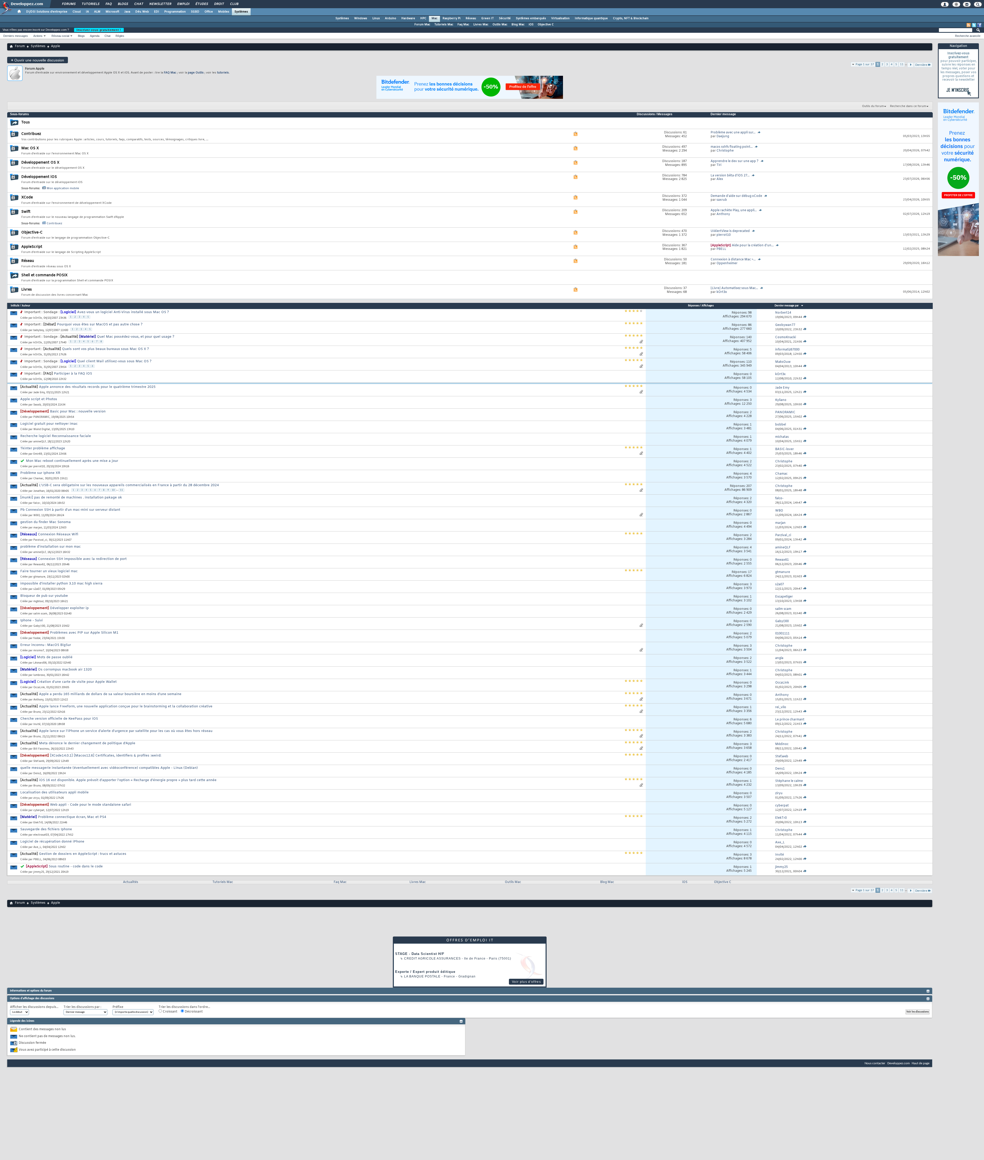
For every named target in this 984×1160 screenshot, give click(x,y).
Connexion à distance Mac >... (733, 260)
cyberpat (38, 810)
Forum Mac (422, 24)
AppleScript (31, 246)
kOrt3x (37, 318)
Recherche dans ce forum (908, 106)
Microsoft (112, 12)
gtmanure (39, 577)
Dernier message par (787, 305)
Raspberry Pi (451, 18)
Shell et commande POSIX (44, 275)
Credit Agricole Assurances (432, 958)
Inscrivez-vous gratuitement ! (99, 29)
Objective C (546, 24)
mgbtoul (38, 601)
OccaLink (39, 687)
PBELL (37, 859)
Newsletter (160, 4)
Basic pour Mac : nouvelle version (78, 411)
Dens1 (37, 773)
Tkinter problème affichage (42, 448)
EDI (156, 12)
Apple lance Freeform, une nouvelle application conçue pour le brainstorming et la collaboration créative (125, 706)
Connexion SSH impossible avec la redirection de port (82, 559)
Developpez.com (898, 1063)
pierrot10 (39, 466)
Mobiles (223, 12)
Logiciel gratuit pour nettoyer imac (49, 424)
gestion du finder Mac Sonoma (45, 522)
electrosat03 (41, 835)
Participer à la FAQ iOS (73, 373)
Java (127, 12)
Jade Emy (39, 392)
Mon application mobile (63, 188)
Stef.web (38, 761)
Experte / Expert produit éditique (425, 972)
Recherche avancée (967, 35)
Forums (68, 4)
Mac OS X (30, 148)
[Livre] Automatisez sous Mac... (734, 288)
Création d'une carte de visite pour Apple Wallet (77, 682)
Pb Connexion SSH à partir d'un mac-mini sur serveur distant (70, 510)
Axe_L (37, 847)
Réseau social (60, 35)
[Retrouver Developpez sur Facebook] (979, 25)
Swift (25, 211)
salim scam (40, 613)
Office (208, 12)
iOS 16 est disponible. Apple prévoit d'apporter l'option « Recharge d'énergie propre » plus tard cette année (128, 780)
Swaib (37, 405)
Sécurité (505, 18)
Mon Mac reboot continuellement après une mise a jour (72, 461)
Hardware (408, 18)
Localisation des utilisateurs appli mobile (54, 792)
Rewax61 (39, 564)
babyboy (38, 330)
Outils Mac (500, 24)
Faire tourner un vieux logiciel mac (49, 571)
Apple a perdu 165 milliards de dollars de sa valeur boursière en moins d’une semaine (110, 694)
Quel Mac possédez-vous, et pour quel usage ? (135, 337)
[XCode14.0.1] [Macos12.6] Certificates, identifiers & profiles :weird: (105, 755)
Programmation (175, 12)
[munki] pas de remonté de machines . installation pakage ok (71, 497)
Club (234, 4)
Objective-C (32, 232)
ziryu (36, 798)
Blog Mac (518, 24)
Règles (120, 35)
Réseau (471, 18)
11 (902, 64)
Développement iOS (39, 177)
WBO (36, 515)
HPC (423, 18)
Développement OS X (40, 162)
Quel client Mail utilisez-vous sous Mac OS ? (114, 361)
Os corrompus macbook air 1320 (65, 669)
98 (750, 313)
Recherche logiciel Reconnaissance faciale (55, 436)
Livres (26, 289)
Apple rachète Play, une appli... (734, 210)
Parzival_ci (40, 540)
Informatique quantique (591, 18)
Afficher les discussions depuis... (34, 1007)
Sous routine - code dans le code (76, 866)
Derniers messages (15, 35)
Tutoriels (90, 4)
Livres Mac (480, 24)
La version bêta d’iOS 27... (730, 176)
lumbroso (39, 675)
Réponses (693, 305)
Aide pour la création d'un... (753, 245)
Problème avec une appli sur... (733, 133)
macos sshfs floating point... (732, 147)
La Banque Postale (422, 976)
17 (750, 572)
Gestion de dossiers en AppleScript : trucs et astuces (82, 854)
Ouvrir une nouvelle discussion (37, 60)
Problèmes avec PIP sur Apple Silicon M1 (84, 633)
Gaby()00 (39, 626)
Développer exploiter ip (69, 608)
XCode (27, 197)
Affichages (708, 305)
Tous (25, 122)
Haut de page (920, 1063)
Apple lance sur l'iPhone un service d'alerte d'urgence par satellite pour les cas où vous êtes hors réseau (125, 731)
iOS (531, 24)
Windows (360, 18)
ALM (97, 12)
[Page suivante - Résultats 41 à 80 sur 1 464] (910, 890)
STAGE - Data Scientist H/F (419, 954)
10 (113, 490)
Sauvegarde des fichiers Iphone (46, 829)
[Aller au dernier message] (805, 317)
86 (750, 325)
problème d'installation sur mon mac (50, 547)
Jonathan (39, 491)
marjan (37, 527)
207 (749, 486)
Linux (376, 18)
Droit (218, 4)
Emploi (183, 4)
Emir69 (37, 454)
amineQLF (39, 441)
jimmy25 (38, 872)
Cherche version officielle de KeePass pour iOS (59, 719)
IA (87, 12)
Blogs (122, 4)
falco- (36, 503)
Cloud (77, 12)
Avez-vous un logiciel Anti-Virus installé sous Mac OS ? (123, 312)
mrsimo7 (38, 650)
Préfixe (117, 1007)
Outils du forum (873, 106)
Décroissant (193, 1012)
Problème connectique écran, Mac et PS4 (72, 817)
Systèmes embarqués (531, 18)
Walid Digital (41, 429)
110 (749, 362)
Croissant (169, 1012)
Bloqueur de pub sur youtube (44, 596)
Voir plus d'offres (526, 982)
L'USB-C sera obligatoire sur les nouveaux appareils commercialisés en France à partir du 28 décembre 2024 (129, 485)
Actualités (130, 882)
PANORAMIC (41, 417)
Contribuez (31, 134)
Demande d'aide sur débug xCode (736, 196)
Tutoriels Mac (443, 24)
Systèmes (241, 12)
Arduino (390, 18)
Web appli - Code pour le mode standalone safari (90, 805)
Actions (38, 35)
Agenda (94, 35)
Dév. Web (142, 12)
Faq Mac (463, 24)
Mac (434, 18)
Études (201, 4)
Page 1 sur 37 (865, 64)
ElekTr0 (38, 822)
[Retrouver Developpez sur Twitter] (974, 25)
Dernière (921, 890)
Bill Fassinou (41, 749)
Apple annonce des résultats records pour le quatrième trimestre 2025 (97, 387)
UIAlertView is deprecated (730, 231)
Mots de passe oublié (55, 657)
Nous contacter (875, 1063)
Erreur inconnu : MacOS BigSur (45, 645)
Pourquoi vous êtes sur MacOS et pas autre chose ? (99, 324)
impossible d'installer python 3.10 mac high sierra (61, 583)
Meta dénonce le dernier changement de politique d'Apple (87, 743)
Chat (139, 4)
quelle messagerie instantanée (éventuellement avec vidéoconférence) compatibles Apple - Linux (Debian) (109, 768)
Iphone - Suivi (31, 620)
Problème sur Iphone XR (40, 473)
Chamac (38, 478)
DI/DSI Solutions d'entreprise (46, 12)
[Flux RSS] (969, 25)
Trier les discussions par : (82, 1007)
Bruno (37, 712)
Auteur (26, 305)
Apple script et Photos (38, 399)
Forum (20, 46)
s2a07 (37, 589)
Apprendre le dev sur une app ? (734, 161)
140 (749, 337)
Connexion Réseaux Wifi (58, 534)
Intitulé (15, 305)
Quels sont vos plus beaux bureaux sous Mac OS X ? (105, 349)
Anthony (38, 699)
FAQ (108, 4)
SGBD (195, 12)
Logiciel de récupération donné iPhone (52, 841)
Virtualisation (560, 18)
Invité (36, 724)
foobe (36, 638)
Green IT (487, 18)
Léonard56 (40, 663)
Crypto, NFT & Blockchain (631, 18)
